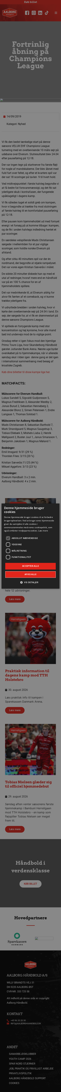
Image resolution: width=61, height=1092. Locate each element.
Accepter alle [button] (30, 566)
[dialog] (30, 546)
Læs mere (43, 530)
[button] (30, 582)
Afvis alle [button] (30, 574)
